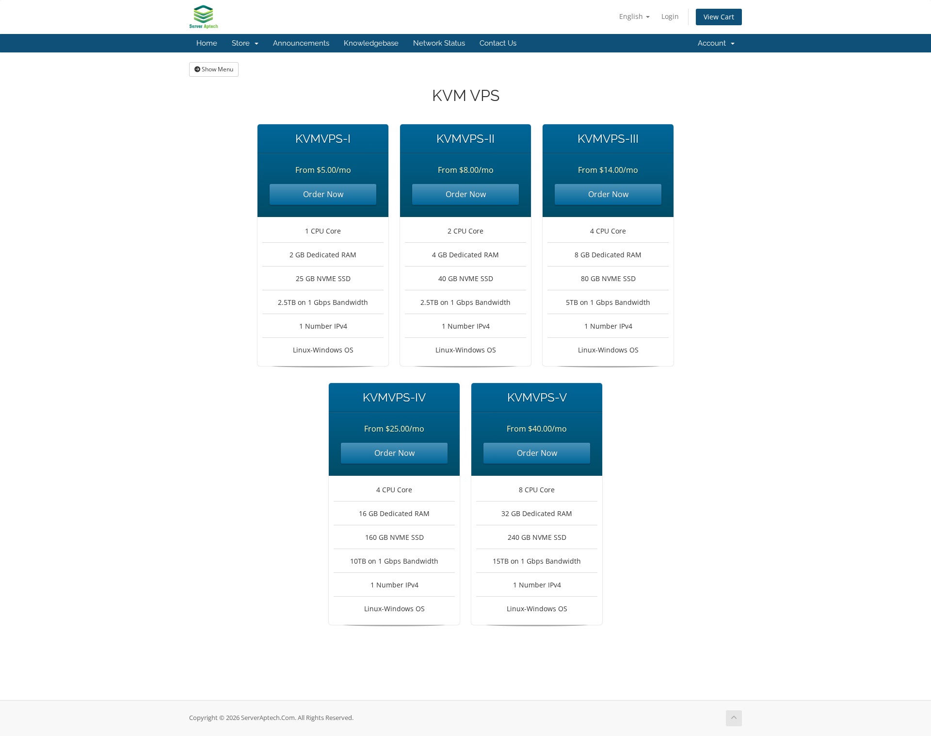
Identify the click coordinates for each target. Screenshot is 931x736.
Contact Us (498, 43)
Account (714, 43)
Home (206, 43)
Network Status (439, 43)
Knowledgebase (371, 43)
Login (670, 16)
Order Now (323, 194)
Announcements (301, 43)
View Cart (719, 16)
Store (243, 43)
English (632, 16)
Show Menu (216, 69)
